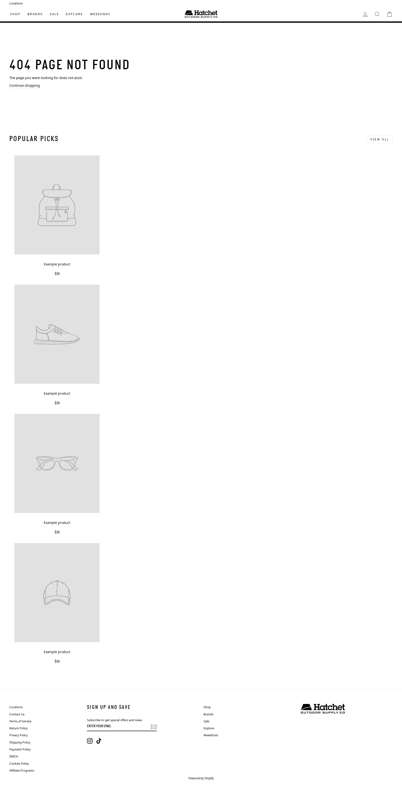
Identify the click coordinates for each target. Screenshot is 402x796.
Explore (74, 14)
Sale (54, 14)
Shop (15, 14)
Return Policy (18, 728)
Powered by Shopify (201, 778)
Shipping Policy (19, 742)
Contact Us (16, 714)
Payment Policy (20, 749)
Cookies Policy (19, 763)
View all (379, 139)
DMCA (13, 756)
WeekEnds (100, 14)
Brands (35, 14)
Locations (16, 3)
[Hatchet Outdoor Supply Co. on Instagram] (90, 741)
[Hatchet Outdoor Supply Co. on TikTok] (99, 741)
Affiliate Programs (21, 770)
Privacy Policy (18, 735)
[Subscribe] (154, 727)
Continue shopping (24, 85)
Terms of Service (20, 721)
